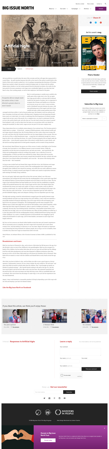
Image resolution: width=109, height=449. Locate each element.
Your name (65, 358)
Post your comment (91, 369)
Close (104, 428)
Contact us (99, 3)
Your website (66, 366)
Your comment (64, 347)
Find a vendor (90, 3)
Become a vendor (80, 3)
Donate (101, 8)
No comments (71, 62)
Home (9, 69)
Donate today (48, 440)
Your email (84, 358)
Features (20, 69)
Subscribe (69, 392)
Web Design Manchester (63, 420)
